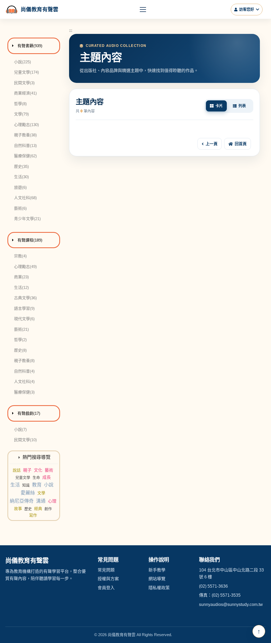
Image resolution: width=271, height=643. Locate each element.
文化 (38, 470)
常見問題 (106, 570)
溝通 (41, 501)
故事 (18, 508)
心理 (52, 501)
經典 (38, 508)
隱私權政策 (159, 588)
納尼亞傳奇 (22, 501)
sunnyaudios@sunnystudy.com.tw (231, 604)
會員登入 (106, 588)
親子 (27, 470)
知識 (26, 485)
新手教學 (156, 570)
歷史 (28, 509)
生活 (15, 485)
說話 (17, 470)
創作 (48, 509)
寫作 (33, 515)
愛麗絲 (28, 492)
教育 (37, 485)
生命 (36, 477)
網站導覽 (156, 579)
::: (70, 30)
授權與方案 (108, 579)
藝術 (49, 470)
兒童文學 (22, 477)
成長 (46, 477)
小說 (48, 485)
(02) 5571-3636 (213, 586)
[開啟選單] (143, 9)
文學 (41, 493)
